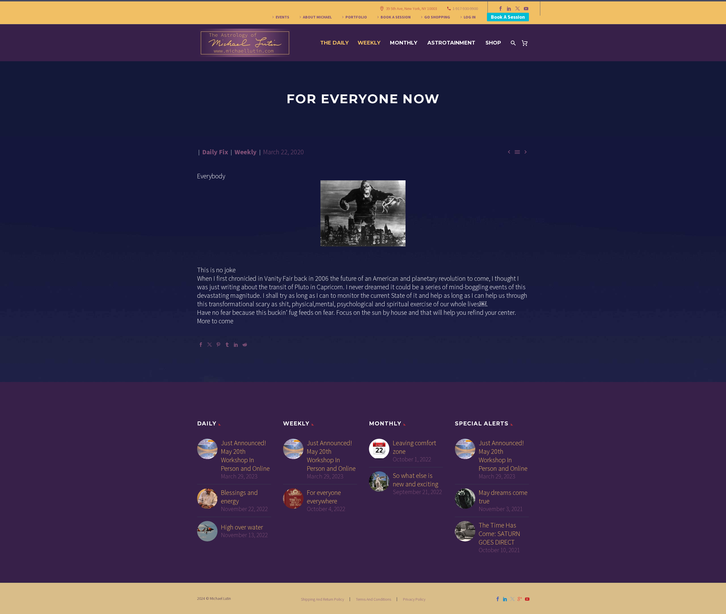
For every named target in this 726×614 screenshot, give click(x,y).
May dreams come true (503, 496)
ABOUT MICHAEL (317, 17)
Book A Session (508, 17)
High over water (242, 527)
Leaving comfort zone (414, 447)
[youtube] (527, 599)
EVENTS (282, 17)
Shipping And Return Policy (322, 599)
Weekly (369, 43)
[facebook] (497, 599)
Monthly (403, 43)
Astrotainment (451, 43)
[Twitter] (517, 8)
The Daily (334, 43)
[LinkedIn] (509, 8)
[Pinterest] (218, 344)
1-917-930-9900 (465, 8)
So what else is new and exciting (415, 479)
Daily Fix (215, 151)
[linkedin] (505, 599)
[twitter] (512, 599)
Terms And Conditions (373, 599)
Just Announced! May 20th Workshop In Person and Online (245, 456)
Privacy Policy (414, 599)
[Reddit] (244, 344)
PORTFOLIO (356, 17)
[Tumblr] (227, 344)
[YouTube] (526, 8)
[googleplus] (520, 599)
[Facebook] (500, 8)
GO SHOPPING (437, 17)
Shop (493, 43)
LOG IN (470, 17)
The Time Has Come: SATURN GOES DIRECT (499, 534)
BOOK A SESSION (396, 17)
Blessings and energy (239, 496)
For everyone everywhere (324, 496)
